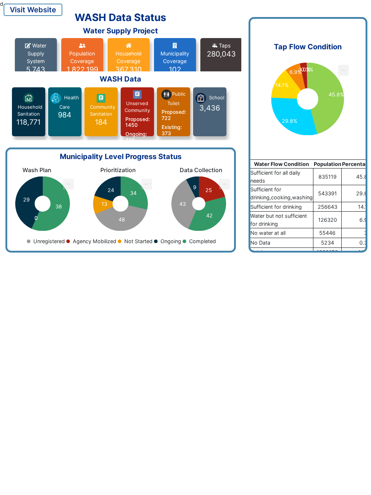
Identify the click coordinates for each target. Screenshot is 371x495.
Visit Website (33, 9)
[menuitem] (343, 70)
